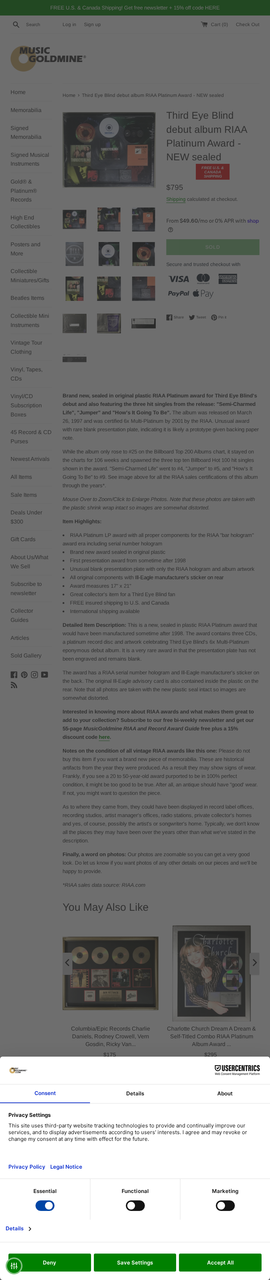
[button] (14, 1265)
